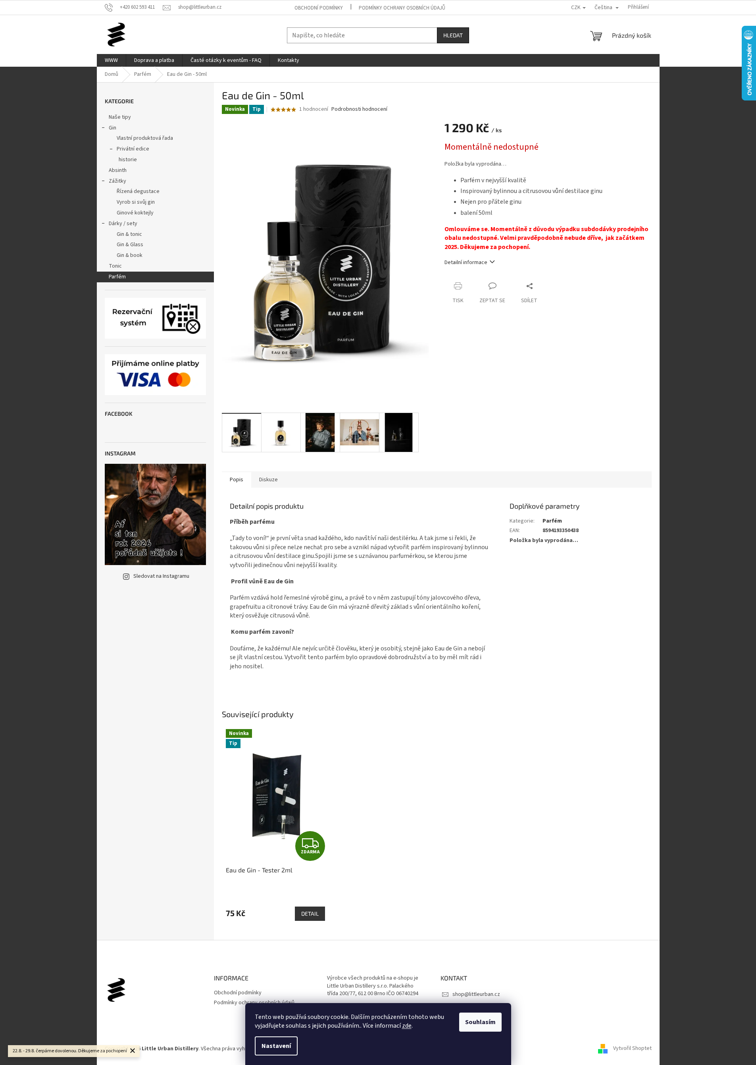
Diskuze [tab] (268, 480)
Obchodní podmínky (318, 8)
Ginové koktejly (135, 213)
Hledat (453, 35)
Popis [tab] (236, 480)
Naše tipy (120, 117)
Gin (112, 128)
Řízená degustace (138, 191)
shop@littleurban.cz (476, 994)
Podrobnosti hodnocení (359, 109)
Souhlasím (480, 1022)
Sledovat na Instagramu (161, 576)
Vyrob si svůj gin (136, 202)
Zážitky (117, 181)
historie (128, 160)
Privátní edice (133, 149)
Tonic (115, 266)
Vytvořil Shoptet (632, 1049)
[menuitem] (111, 60)
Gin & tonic (129, 234)
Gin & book (129, 255)
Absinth (118, 170)
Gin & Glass (130, 245)
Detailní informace (465, 262)
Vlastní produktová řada (145, 138)
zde (407, 1025)
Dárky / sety (123, 224)
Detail (310, 913)
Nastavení (276, 1046)
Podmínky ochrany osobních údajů (402, 8)
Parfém (117, 277)
